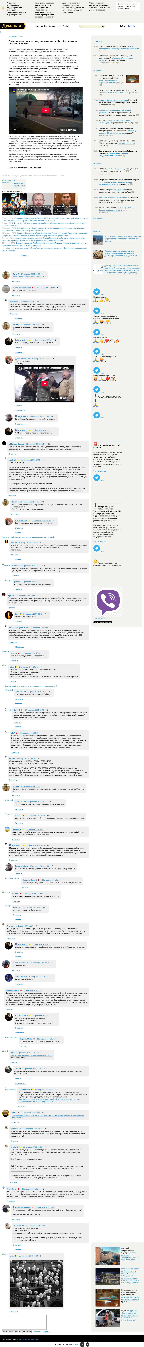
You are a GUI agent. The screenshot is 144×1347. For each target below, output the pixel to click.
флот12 (17, 710)
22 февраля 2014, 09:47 (35, 1226)
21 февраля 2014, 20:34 (42, 340)
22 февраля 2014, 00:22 (33, 990)
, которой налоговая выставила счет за (115, 191)
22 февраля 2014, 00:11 (42, 430)
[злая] (4, 1254)
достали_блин (12, 990)
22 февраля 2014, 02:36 (39, 866)
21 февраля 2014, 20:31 (35, 444)
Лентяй (16, 274)
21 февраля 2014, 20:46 (28, 542)
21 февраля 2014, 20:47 (32, 614)
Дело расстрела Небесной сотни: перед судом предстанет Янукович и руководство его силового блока (44, 249)
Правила (37, 1331)
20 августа (97, 164)
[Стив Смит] (3, 1188)
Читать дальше (99, 471)
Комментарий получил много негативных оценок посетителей (28, 537)
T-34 (16, 1069)
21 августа (97, 71)
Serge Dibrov (22, 416)
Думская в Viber (99, 618)
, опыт (122, 184)
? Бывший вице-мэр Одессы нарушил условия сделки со (118, 102)
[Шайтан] (6, 566)
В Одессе (102, 120)
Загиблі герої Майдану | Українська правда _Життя (31, 1055)
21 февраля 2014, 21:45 (35, 815)
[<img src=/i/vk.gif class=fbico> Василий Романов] (6, 292)
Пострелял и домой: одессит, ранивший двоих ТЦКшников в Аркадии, (118, 142)
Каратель (14, 301)
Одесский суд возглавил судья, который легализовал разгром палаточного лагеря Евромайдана (39, 210)
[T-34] (8, 1072)
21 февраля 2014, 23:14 (25, 926)
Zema (14, 1112)
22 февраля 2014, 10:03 (28, 1256)
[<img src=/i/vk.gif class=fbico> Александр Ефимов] (6, 626)
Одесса (102, 169)
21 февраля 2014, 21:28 (30, 786)
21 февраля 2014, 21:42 (37, 802)
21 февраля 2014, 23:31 (42, 944)
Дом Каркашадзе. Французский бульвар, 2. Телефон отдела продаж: (128, 6)
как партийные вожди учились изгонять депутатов (115, 183)
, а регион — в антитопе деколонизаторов (118, 170)
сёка (12, 667)
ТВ (58, 26)
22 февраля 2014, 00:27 (42, 1016)
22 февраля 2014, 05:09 (26, 758)
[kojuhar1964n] (11, 1037)
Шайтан (16, 565)
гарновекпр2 (24, 1089)
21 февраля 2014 (14, 37)
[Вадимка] (7, 831)
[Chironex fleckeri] (12, 878)
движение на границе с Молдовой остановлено (114, 154)
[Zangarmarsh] (9, 981)
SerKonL (19, 691)
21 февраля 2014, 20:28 (30, 274)
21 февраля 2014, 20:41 (41, 358)
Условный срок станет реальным (113, 100)
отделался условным (126, 143)
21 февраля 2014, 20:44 (41, 520)
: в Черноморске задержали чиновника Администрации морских (117, 113)
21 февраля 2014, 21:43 (34, 710)
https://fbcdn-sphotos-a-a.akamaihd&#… (29, 277)
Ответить (16, 281)
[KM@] (8, 906)
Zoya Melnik (22, 340)
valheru (15, 894)
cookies (75, 1344)
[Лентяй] (6, 278)
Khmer (12, 758)
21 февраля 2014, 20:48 (31, 653)
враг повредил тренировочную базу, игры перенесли (119, 47)
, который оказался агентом (122, 123)
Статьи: (96, 232)
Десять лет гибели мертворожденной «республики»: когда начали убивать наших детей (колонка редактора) (44, 224)
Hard (12, 1052)
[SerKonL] (9, 690)
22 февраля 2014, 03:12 (32, 1129)
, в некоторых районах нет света (112, 61)
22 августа (97, 41)
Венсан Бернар (17, 444)
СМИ (66, 26)
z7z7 (13, 733)
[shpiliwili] (5, 458)
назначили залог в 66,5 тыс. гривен (119, 92)
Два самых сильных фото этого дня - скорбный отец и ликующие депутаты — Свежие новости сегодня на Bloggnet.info (50, 1100)
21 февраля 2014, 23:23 (29, 301)
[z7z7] (7, 733)
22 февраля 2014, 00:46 (32, 1069)
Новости (49, 26)
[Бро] (6, 542)
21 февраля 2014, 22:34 (31, 907)
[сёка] (4, 665)
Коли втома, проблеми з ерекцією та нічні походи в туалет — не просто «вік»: (116, 129)
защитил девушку (117, 190)
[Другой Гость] (9, 363)
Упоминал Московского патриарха (113, 197)
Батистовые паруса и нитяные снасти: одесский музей (111, 77)
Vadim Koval (19, 963)
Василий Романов (22, 288)
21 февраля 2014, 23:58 (39, 416)
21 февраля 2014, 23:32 (38, 976)
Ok (82, 1344)
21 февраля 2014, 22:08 (33, 894)
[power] (8, 580)
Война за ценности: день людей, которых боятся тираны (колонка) (15, 211)
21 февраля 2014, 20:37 (31, 565)
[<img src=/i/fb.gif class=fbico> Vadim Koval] (6, 967)
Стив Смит (12, 1189)
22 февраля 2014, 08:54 (31, 1189)
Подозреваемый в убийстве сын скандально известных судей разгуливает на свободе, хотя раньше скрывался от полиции (65, 210)
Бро (12, 542)
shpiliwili (12, 460)
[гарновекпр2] (10, 1089)
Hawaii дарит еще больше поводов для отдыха (116, 209)
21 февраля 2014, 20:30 (45, 288)
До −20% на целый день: (109, 208)
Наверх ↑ (24, 255)
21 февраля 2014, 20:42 (31, 582)
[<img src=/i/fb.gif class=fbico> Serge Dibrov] (9, 421)
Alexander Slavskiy (22, 1207)
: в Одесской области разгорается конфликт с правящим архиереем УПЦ (118, 199)
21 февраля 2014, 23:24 (39, 963)
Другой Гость (21, 358)
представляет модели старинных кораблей (108, 81)
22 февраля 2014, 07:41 (51, 880)
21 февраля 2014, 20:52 (28, 667)
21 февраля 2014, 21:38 (37, 691)
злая (12, 1256)
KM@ (15, 907)
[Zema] (5, 1116)
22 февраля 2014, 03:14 (32, 1147)
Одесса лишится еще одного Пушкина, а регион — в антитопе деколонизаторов (99, 6)
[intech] (5, 651)
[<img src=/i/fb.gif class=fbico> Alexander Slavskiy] (6, 1212)
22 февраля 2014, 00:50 (44, 1089)
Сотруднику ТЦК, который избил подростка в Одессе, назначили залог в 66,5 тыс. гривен (129, 1315)
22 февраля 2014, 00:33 (29, 733)
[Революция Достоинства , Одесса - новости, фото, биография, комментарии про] (8, 183)
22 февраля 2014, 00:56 (30, 1112)
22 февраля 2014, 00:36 (26, 1052)
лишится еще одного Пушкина (117, 169)
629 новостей (18, 185)
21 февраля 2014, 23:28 (36, 845)
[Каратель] (6, 300)
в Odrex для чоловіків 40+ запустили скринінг (118, 131)
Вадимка (17, 829)
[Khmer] (6, 757)
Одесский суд (104, 190)
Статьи (38, 26)
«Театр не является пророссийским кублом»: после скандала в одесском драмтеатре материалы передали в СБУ (120, 253)
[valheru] (6, 892)
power (17, 582)
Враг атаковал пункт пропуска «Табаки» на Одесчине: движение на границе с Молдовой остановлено (73, 7)
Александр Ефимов (19, 628)
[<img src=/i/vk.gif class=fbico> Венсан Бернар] (4, 445)
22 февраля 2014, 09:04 (45, 1207)
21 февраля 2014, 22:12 (35, 829)
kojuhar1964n (26, 1039)
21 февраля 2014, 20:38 (25, 595)
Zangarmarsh (21, 976)
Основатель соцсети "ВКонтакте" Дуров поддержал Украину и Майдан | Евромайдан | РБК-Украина (48, 1116)
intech (14, 653)
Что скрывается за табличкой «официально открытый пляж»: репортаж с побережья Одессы (122, 238)
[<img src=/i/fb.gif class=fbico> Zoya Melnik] (9, 345)
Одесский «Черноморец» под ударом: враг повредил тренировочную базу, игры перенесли (16, 9)
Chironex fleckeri (30, 880)
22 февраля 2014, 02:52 (46, 1039)
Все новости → (99, 218)
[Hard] (5, 1051)
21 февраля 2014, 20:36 (29, 502)
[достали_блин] (2, 988)
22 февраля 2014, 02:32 (30, 460)
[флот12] (8, 710)
